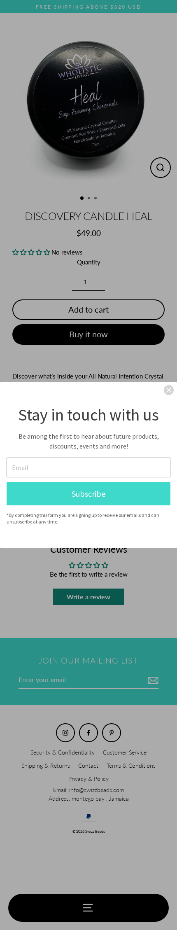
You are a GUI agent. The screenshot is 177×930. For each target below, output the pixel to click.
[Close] (169, 390)
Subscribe (88, 493)
